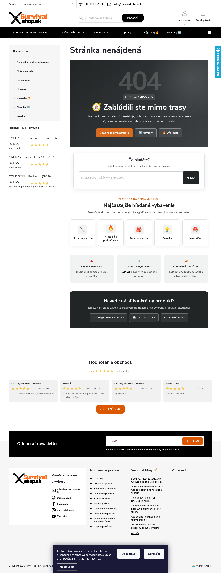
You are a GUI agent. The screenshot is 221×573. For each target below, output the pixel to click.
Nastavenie (67, 567)
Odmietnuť (128, 554)
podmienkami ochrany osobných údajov (158, 449)
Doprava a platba (32, 4)
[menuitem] (33, 32)
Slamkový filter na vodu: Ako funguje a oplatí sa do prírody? (147, 480)
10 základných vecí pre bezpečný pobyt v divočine (145, 526)
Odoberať (192, 441)
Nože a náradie (25, 71)
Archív (135, 533)
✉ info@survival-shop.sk (108, 318)
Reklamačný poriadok (105, 513)
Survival (125, 271)
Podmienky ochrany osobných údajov (104, 520)
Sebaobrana (23, 80)
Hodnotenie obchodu (110, 362)
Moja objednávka (103, 526)
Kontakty (13, 4)
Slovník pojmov (102, 503)
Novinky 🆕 (23, 107)
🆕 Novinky (145, 133)
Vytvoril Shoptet (204, 565)
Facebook (62, 504)
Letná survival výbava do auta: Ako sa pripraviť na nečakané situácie (147, 490)
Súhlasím (154, 554)
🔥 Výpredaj (170, 133)
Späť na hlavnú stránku (114, 133)
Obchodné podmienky (105, 508)
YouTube (62, 516)
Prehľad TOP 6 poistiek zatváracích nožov (143, 499)
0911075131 (64, 498)
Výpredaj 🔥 (23, 98)
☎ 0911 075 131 (144, 318)
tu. (99, 559)
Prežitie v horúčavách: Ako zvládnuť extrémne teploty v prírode (146, 509)
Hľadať (133, 18)
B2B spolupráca (102, 498)
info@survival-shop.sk (68, 490)
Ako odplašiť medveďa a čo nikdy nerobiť (145, 518)
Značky (21, 116)
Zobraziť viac (110, 409)
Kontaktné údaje (174, 318)
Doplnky (21, 89)
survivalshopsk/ (65, 510)
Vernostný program (104, 493)
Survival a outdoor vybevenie (33, 62)
